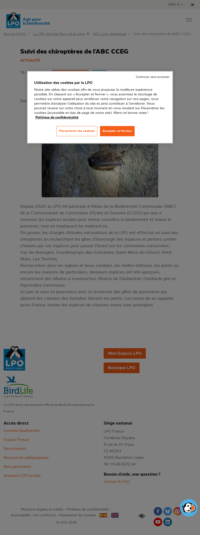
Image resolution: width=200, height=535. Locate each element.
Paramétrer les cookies (77, 131)
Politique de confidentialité (57, 117)
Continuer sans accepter (153, 77)
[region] (100, 107)
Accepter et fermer (117, 131)
